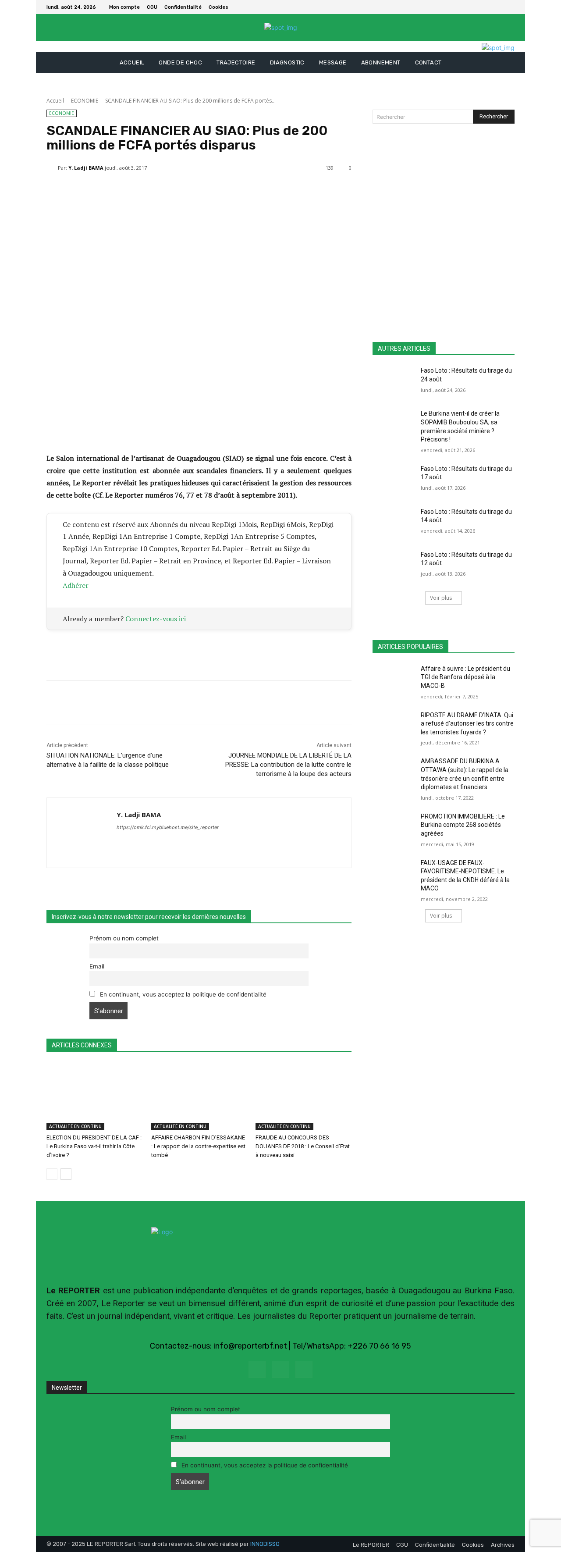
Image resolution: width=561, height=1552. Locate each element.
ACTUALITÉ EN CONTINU (75, 1126)
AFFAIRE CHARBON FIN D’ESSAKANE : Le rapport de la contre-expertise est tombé (198, 1146)
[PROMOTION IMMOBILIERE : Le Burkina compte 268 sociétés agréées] (394, 827)
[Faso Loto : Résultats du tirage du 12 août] (394, 565)
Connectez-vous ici (155, 618)
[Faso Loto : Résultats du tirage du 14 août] (394, 523)
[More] (256, 190)
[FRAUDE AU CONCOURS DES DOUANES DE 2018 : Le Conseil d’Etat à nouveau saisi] (304, 1096)
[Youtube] (303, 1369)
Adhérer (76, 585)
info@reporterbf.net (250, 1346)
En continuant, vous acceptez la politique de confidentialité (182, 994)
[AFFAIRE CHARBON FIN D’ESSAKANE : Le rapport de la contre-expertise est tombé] (199, 1096)
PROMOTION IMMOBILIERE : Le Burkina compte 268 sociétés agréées (463, 825)
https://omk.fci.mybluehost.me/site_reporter (168, 827)
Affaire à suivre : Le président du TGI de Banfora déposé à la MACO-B (465, 677)
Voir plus (441, 598)
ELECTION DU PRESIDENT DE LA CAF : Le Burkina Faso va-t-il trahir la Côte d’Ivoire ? (94, 1146)
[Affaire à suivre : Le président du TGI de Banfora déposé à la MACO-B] (394, 679)
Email (96, 966)
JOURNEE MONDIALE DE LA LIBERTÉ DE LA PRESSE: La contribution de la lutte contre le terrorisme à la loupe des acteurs (288, 764)
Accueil (55, 100)
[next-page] (65, 1174)
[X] (509, 7)
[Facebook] (499, 7)
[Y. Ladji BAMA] (52, 168)
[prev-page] (51, 1174)
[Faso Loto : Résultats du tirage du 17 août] (394, 480)
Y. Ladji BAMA (85, 167)
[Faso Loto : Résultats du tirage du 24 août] (394, 381)
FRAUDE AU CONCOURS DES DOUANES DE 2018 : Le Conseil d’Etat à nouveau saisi (303, 1146)
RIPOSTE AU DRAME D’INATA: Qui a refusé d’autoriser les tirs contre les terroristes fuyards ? (467, 724)
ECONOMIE (84, 100)
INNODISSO (265, 1544)
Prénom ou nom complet (124, 938)
